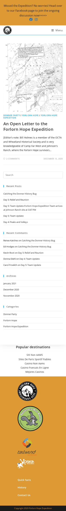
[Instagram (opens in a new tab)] (36, 19)
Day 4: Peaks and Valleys (15, 222)
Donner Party (11, 115)
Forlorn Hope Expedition (15, 326)
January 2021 (9, 283)
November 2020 (11, 295)
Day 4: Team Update (29, 258)
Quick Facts (24, 479)
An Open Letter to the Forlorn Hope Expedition (28, 126)
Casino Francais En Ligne (35, 367)
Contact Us (24, 495)
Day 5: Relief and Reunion (16, 199)
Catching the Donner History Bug (20, 193)
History (22, 487)
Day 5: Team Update (13, 215)
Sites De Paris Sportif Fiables (35, 359)
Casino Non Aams (35, 363)
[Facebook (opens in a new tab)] (31, 19)
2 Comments (12, 158)
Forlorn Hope (30, 115)
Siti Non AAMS (35, 354)
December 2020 (11, 289)
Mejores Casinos (34, 371)
